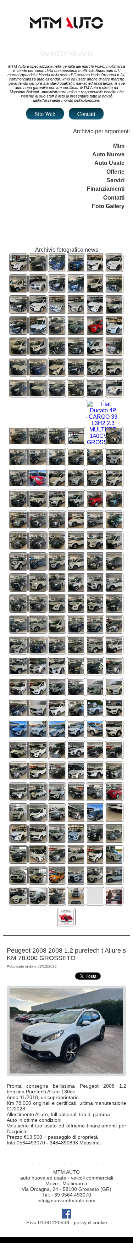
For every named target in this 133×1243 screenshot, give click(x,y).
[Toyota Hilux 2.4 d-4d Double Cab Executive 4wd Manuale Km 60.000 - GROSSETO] (114, 463)
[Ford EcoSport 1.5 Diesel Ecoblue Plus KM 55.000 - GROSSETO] (95, 373)
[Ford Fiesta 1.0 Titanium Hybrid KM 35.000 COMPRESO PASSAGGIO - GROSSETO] (114, 631)
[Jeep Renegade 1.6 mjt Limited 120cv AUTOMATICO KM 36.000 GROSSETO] (37, 651)
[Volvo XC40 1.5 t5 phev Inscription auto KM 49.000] (95, 798)
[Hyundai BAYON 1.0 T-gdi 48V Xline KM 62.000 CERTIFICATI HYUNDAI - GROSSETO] (18, 442)
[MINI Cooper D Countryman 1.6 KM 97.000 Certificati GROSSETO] (18, 568)
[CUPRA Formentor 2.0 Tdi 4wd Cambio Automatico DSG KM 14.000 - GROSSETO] (18, 505)
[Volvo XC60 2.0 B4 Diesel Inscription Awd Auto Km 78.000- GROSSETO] (95, 526)
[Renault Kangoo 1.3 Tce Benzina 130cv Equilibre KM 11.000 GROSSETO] (76, 568)
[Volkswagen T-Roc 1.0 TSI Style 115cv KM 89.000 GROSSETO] (76, 269)
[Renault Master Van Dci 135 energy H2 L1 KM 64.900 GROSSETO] (57, 756)
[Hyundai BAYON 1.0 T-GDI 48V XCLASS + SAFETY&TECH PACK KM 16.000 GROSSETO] (76, 332)
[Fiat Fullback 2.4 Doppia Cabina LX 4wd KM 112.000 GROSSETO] (76, 714)
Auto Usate (109, 163)
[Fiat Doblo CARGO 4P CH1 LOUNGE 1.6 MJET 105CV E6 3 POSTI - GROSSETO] (37, 505)
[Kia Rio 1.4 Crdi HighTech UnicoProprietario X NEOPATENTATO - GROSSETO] (114, 484)
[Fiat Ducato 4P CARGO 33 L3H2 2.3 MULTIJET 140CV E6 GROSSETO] (103, 442)
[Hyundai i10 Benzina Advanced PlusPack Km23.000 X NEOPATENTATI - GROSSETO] (57, 442)
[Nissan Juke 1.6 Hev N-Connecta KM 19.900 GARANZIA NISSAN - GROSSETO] (18, 526)
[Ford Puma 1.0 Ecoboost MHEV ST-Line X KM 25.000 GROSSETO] (57, 269)
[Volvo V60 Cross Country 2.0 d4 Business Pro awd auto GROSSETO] (95, 714)
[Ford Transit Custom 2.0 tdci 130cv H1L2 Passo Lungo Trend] (37, 693)
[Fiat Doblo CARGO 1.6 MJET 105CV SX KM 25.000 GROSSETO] (114, 311)
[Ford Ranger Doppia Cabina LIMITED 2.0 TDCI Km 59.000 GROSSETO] (114, 589)
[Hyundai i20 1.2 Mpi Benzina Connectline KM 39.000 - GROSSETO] (57, 373)
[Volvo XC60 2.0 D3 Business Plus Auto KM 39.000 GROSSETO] (76, 631)
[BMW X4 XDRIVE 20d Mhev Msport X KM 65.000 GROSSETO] (37, 290)
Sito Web (45, 113)
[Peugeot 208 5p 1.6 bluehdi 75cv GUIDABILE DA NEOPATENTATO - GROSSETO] (37, 547)
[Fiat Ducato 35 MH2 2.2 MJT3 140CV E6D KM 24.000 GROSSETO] (95, 353)
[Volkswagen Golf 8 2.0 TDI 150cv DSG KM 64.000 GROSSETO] (18, 631)
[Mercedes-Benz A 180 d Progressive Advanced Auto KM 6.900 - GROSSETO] (95, 484)
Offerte (115, 172)
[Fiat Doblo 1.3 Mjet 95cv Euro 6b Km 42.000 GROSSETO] (18, 756)
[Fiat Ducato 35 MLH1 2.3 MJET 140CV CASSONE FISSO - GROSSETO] (18, 290)
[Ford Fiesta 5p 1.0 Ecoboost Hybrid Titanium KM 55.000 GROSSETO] (37, 526)
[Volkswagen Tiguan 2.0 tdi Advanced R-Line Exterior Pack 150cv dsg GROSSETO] (57, 505)
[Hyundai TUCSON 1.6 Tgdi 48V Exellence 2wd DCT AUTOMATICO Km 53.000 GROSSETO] (37, 568)
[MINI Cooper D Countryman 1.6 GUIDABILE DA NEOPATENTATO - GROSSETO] (37, 484)
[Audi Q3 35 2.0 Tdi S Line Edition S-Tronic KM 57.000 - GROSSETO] (18, 547)
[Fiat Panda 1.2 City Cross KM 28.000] (57, 840)
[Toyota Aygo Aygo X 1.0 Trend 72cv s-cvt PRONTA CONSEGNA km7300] (37, 882)
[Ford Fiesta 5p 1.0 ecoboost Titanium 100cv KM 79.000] (76, 819)
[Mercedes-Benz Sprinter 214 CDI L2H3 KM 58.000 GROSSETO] (37, 332)
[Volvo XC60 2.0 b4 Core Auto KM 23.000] (37, 631)
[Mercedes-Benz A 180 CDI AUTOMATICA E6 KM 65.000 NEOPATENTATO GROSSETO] (57, 311)
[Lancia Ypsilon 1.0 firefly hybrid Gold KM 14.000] (18, 819)
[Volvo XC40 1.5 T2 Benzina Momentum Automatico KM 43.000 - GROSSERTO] (114, 373)
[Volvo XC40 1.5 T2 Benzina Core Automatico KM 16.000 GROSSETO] (95, 589)
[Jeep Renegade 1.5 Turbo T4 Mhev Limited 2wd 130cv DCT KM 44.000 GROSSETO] (114, 353)
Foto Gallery (108, 206)
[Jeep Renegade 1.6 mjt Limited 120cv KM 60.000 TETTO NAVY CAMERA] (18, 672)
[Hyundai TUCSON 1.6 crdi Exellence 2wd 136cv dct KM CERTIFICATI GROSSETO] (57, 568)
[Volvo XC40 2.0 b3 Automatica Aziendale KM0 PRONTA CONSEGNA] (95, 651)
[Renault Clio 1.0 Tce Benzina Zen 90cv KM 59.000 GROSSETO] (76, 290)
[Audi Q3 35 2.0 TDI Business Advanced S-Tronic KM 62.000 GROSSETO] (76, 353)
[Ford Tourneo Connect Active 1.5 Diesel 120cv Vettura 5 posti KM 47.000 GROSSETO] (95, 332)
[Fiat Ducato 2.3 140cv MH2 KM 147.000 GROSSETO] (76, 505)
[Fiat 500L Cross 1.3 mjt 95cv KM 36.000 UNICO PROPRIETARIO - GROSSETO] (114, 394)
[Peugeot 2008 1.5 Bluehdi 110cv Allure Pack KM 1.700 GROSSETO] (37, 610)
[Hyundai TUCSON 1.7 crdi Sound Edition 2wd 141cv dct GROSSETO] (57, 651)
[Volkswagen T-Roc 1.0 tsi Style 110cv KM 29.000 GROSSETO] (37, 777)
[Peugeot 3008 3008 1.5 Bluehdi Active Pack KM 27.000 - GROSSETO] (76, 394)
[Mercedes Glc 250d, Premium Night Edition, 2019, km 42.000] (76, 882)
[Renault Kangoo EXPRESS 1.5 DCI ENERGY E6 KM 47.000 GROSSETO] (114, 651)
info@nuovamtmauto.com (66, 1200)
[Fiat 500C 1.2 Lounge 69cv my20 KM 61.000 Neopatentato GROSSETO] (57, 735)
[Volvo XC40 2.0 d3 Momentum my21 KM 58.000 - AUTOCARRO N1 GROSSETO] (114, 714)
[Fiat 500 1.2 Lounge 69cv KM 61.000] (95, 840)
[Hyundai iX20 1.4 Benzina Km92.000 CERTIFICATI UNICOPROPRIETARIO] (18, 651)
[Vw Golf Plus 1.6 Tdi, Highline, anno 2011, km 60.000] (95, 819)
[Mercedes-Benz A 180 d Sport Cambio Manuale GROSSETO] (18, 463)
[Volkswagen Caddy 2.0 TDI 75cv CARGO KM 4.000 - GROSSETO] (37, 394)
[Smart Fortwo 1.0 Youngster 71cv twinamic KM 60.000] (95, 861)
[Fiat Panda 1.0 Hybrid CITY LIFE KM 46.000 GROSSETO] (37, 311)
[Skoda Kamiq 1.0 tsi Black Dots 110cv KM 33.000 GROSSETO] (57, 463)
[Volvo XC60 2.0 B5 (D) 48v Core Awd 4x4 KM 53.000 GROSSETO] (76, 311)
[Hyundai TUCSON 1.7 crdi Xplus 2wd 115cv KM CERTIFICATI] (57, 798)
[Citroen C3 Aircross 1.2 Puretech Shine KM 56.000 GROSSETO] (95, 610)
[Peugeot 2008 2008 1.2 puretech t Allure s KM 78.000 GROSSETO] (76, 735)
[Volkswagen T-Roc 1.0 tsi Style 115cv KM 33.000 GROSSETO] (76, 672)
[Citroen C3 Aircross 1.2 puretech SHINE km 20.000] (95, 882)
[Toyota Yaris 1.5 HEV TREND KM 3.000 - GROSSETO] (37, 373)
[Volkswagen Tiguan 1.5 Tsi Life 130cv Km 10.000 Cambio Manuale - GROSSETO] (114, 505)
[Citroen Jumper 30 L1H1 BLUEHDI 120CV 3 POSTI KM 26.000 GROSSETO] (114, 568)
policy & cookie (90, 1222)
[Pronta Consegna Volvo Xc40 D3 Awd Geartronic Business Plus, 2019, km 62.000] (76, 902)
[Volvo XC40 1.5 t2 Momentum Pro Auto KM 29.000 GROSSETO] (95, 631)
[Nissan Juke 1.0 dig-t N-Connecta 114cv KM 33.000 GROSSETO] (57, 589)
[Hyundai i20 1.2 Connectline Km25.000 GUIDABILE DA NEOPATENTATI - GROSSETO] (114, 693)
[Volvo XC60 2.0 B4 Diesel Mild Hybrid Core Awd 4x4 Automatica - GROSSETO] (76, 373)
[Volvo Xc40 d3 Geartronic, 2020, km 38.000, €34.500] (37, 902)
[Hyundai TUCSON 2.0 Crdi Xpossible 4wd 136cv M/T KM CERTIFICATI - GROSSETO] (95, 394)
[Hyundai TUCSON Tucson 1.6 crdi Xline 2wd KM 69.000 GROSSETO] (76, 693)
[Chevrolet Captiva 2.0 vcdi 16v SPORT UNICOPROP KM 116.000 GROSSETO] (37, 735)
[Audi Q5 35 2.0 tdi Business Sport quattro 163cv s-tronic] (114, 756)
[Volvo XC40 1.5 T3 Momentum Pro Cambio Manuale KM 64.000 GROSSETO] (95, 672)
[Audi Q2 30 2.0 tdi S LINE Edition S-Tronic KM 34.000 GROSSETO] (18, 610)
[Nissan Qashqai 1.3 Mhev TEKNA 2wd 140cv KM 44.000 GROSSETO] (95, 311)
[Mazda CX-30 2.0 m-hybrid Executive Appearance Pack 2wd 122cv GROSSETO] (95, 777)
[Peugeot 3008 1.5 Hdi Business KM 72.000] (37, 672)
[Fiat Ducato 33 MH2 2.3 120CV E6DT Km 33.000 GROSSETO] (57, 631)
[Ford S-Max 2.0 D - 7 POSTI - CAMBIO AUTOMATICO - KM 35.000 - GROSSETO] (18, 714)
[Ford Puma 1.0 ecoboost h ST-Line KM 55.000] (57, 777)
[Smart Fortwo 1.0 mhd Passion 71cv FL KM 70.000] (37, 861)
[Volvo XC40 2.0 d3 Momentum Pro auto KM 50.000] (95, 756)
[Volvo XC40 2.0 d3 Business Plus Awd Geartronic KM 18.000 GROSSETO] (37, 714)
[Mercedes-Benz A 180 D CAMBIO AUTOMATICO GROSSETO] (57, 332)
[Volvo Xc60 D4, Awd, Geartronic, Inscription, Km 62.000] (114, 882)
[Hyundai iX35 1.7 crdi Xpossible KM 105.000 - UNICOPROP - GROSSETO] (76, 651)
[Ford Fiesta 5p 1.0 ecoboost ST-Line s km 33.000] (57, 861)
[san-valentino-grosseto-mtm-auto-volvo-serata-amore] (114, 902)
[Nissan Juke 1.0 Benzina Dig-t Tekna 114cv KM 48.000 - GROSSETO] (76, 463)
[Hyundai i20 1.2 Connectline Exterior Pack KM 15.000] (76, 840)
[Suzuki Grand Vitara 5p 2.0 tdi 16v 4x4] (76, 861)
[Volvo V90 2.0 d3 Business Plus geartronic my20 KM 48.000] (18, 861)
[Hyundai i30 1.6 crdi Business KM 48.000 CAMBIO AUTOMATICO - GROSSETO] (57, 672)
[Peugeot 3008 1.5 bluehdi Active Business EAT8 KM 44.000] (76, 756)
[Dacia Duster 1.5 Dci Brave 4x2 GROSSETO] (37, 463)
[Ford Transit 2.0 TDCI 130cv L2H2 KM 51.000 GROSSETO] (37, 353)
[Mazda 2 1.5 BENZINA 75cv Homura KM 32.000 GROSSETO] (95, 269)
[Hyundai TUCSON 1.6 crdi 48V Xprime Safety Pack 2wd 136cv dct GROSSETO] (57, 610)
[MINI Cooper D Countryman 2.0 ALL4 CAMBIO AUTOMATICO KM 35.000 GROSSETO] (57, 290)
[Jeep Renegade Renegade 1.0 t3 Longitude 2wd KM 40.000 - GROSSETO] (37, 442)
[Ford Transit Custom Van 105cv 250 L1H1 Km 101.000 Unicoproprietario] (37, 819)
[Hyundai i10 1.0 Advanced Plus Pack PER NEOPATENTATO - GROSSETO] (37, 756)
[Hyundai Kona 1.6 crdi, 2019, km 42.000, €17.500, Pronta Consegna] (57, 902)
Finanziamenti (105, 189)
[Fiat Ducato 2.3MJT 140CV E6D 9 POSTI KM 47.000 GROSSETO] (18, 353)
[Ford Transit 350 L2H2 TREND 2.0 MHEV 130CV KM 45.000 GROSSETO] (95, 290)
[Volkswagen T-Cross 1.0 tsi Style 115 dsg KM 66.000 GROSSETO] (114, 672)
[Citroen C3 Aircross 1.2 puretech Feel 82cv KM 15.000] (18, 882)
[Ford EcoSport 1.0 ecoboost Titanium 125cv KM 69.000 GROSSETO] (18, 589)
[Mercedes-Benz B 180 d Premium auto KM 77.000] (114, 777)
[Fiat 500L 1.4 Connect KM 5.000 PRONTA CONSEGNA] (37, 798)
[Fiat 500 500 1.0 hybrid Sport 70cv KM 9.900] (114, 840)
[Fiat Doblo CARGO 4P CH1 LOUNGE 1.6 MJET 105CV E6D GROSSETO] (76, 442)
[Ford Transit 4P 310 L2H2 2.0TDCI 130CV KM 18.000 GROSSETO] (57, 693)
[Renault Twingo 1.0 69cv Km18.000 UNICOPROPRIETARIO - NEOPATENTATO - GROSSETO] (95, 505)
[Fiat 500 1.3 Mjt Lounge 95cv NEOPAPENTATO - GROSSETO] (57, 484)
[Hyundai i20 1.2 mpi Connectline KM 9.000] (18, 840)
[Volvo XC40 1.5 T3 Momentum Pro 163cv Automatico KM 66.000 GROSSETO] (114, 290)
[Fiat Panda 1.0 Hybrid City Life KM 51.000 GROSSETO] (114, 269)
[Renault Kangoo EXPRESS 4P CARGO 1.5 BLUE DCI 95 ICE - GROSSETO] (18, 373)
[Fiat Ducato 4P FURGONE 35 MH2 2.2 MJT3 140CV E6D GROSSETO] (114, 547)
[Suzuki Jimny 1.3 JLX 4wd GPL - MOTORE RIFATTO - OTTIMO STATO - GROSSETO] (114, 526)
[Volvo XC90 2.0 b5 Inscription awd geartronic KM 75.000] (76, 798)
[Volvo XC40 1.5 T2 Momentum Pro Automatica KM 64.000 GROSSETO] (76, 547)
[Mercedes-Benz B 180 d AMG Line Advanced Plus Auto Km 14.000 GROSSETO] (76, 484)
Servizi (115, 180)
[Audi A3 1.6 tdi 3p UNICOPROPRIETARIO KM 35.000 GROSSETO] (114, 610)
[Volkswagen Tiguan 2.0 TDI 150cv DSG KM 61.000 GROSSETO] (37, 269)
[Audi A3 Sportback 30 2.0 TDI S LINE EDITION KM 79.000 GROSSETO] (18, 311)
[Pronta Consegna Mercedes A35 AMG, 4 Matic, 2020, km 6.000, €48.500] (18, 902)
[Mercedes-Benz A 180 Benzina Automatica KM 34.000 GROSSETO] (95, 568)
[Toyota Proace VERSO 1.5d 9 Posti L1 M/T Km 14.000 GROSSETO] (57, 714)
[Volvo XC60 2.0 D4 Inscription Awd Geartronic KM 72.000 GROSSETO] (37, 589)
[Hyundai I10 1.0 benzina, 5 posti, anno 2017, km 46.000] (114, 819)
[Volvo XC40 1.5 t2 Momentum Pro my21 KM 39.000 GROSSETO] (114, 735)
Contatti (86, 113)
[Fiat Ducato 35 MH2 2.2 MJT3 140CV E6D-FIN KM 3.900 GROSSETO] (76, 589)
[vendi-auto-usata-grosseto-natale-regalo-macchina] (66, 923)
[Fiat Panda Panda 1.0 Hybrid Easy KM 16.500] (57, 882)
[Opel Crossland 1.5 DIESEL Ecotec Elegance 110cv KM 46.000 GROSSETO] (57, 353)
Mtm (118, 146)
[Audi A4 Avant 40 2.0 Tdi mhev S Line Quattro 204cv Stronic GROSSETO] (57, 526)
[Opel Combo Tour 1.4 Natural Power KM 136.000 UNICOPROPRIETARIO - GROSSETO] (18, 269)
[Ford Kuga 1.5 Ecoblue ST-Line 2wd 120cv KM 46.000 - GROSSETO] (57, 394)
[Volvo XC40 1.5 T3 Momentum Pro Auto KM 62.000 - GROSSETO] (95, 463)
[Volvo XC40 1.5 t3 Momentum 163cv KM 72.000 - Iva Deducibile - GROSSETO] (95, 693)
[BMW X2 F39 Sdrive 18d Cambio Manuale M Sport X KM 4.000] (76, 526)
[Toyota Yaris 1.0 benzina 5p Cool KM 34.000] (114, 798)
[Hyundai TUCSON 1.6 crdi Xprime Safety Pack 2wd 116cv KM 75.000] (76, 610)
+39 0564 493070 (71, 1195)
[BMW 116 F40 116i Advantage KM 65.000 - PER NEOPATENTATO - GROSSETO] (18, 332)
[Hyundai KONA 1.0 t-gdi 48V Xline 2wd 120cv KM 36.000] (18, 777)
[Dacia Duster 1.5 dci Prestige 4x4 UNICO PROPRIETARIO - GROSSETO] (57, 547)
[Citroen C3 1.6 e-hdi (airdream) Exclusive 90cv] (114, 861)
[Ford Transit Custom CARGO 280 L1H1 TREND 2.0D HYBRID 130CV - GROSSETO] (18, 394)
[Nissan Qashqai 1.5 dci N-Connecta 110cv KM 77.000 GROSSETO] (95, 547)
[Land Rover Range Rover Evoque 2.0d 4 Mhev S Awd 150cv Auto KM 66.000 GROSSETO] (114, 442)
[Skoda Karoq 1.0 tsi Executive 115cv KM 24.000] (37, 840)
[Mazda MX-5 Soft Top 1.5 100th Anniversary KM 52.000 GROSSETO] (114, 332)
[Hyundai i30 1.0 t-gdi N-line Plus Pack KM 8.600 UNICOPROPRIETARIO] (76, 777)
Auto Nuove (108, 154)
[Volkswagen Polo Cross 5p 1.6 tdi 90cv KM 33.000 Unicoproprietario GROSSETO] (95, 735)
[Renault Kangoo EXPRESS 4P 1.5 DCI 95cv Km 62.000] (18, 693)
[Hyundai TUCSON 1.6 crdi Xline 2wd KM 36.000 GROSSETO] (18, 735)
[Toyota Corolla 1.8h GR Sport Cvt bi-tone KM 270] (18, 798)
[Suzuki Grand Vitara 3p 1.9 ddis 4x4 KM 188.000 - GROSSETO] (18, 484)
